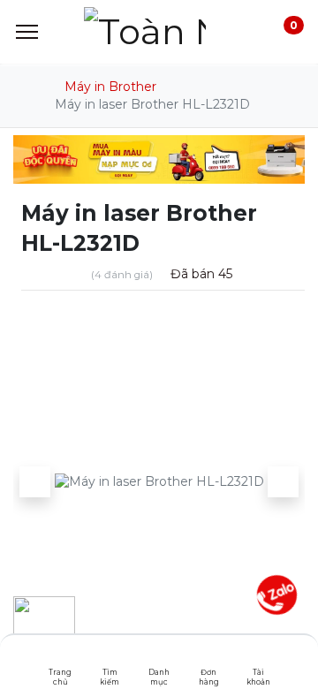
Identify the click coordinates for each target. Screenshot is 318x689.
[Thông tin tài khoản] (258, 658)
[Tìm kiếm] (110, 658)
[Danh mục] (159, 658)
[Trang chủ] (60, 658)
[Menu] (27, 32)
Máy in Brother (110, 87)
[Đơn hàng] (209, 658)
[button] (35, 481)
